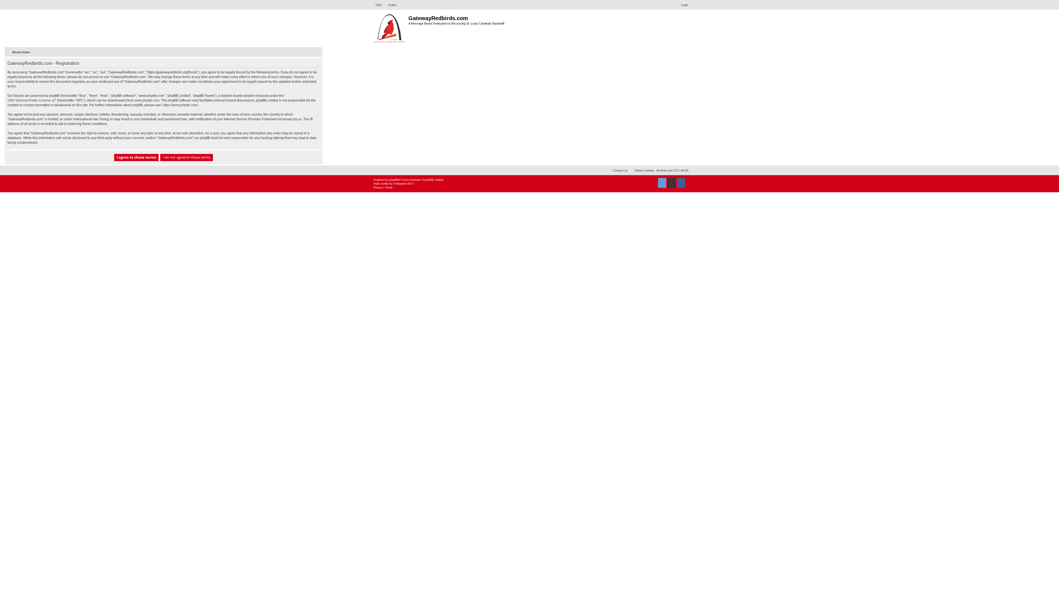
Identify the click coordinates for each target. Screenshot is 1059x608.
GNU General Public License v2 (31, 100)
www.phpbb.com (147, 100)
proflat (385, 183)
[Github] (671, 183)
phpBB (393, 179)
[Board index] (389, 27)
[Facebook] (681, 183)
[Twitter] (662, 183)
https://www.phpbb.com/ (180, 105)
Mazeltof (401, 183)
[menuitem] (376, 5)
